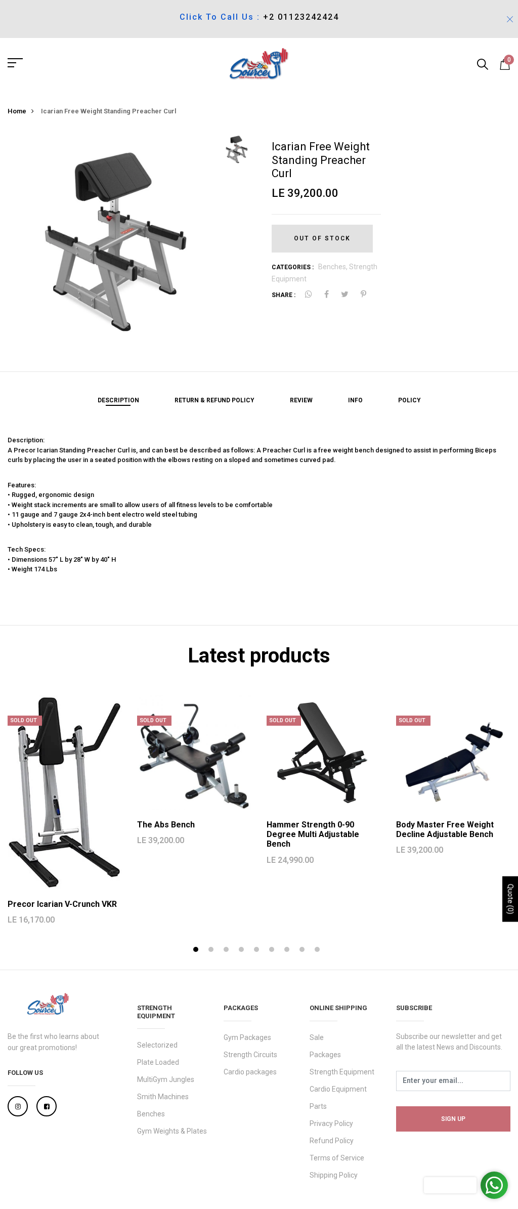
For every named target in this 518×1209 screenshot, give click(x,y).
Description (118, 400)
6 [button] (273, 950)
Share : (283, 295)
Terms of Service (337, 1158)
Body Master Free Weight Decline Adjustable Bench (445, 829)
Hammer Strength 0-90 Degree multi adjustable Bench (313, 834)
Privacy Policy (331, 1123)
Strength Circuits (250, 1055)
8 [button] (303, 950)
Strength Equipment (342, 1072)
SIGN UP (453, 1118)
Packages (325, 1055)
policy (409, 400)
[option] (110, 234)
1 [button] (197, 950)
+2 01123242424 (301, 17)
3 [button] (227, 950)
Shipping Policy (334, 1175)
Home (17, 111)
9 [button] (318, 950)
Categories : (293, 267)
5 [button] (257, 950)
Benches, (333, 267)
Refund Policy (332, 1141)
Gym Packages (247, 1037)
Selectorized (157, 1045)
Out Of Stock (322, 238)
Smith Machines (163, 1097)
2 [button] (212, 950)
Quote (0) (510, 899)
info (355, 400)
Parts (318, 1106)
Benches (151, 1114)
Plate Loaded (158, 1062)
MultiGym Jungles (165, 1079)
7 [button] (288, 950)
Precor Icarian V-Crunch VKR (62, 904)
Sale (317, 1037)
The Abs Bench (166, 824)
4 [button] (242, 950)
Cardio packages (250, 1072)
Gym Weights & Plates (172, 1131)
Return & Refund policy (214, 400)
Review (301, 400)
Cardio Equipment (338, 1089)
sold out (23, 720)
